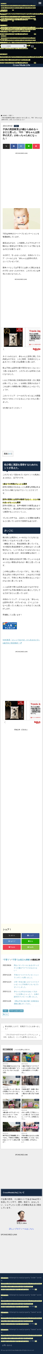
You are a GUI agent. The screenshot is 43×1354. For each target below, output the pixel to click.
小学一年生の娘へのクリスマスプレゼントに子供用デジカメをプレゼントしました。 (26, 984)
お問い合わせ (32, 46)
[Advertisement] (21, 90)
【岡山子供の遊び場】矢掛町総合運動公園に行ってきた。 (26, 1002)
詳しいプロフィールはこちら (21, 1229)
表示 (9, 454)
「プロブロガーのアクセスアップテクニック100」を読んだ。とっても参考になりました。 (20, 1036)
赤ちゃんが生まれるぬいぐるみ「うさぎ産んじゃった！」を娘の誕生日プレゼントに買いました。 (26, 994)
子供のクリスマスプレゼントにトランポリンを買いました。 (26, 976)
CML (6, 1014)
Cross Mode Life (16, 1350)
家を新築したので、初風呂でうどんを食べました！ (22, 1027)
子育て (6, 959)
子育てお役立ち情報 (21, 959)
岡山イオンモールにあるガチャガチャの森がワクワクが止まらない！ (26, 967)
